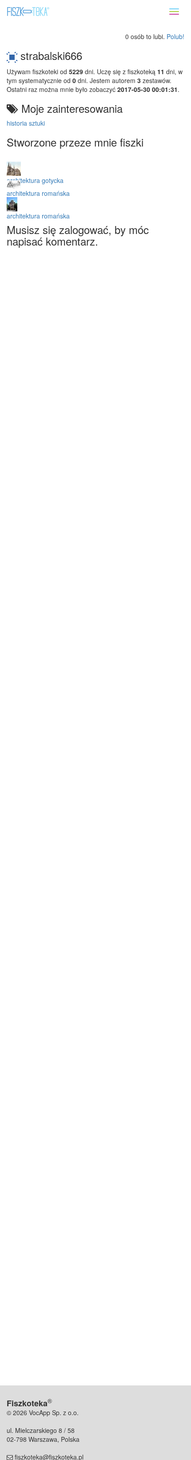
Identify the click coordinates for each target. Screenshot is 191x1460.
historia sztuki (26, 123)
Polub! (175, 36)
